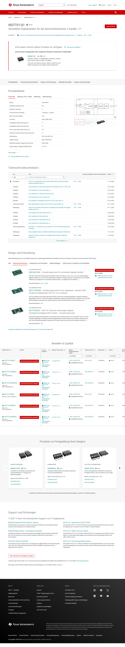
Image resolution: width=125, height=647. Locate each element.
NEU (38, 56)
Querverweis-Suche (42, 596)
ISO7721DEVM (35, 290)
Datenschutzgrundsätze (37, 635)
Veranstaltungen (13, 603)
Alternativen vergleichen (73, 47)
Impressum (99, 635)
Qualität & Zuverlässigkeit (44, 606)
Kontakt (39, 590)
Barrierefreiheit (12, 635)
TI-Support (59, 565)
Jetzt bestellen (110, 26)
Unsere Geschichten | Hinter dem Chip (18, 600)
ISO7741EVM (34, 310)
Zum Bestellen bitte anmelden (104, 270)
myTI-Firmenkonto (70, 593)
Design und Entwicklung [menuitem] (37, 12)
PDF (85, 35)
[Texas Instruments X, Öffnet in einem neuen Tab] (108, 591)
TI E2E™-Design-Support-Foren (45, 593)
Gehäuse (39, 603)
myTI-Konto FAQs (42, 610)
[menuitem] (115, 12)
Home (10, 17)
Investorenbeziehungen (15, 606)
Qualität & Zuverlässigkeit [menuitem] (55, 12)
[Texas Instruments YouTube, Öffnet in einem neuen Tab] (108, 596)
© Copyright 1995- (15, 639)
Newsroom (11, 596)
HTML (90, 35)
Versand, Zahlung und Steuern (73, 596)
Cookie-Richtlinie (23, 635)
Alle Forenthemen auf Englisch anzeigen (21, 556)
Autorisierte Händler (70, 603)
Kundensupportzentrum (43, 600)
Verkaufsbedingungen (53, 635)
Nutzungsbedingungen (82, 561)
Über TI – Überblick (13, 590)
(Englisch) (79, 35)
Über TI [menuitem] (84, 12)
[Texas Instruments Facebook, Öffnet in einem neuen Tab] (101, 591)
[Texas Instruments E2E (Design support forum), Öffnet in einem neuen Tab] (101, 596)
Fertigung (11, 610)
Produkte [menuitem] (11, 12)
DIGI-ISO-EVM (34, 272)
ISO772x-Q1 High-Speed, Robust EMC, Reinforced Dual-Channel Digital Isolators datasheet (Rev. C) (47, 35)
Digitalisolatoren (28, 17)
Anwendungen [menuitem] (22, 12)
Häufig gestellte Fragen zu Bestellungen (76, 600)
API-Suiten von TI (70, 590)
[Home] (21, 5)
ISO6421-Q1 (32, 56)
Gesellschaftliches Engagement (17, 613)
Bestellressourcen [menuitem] (72, 12)
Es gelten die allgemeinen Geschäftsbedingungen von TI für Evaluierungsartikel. (30, 329)
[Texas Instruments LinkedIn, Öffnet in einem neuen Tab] (94, 596)
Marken (79, 635)
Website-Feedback (88, 635)
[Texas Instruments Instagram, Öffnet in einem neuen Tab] (94, 591)
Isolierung (16, 17)
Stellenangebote (12, 593)
